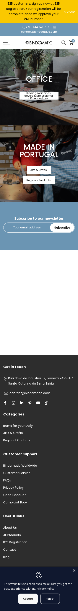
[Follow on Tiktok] (46, 402)
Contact (9, 549)
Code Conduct (14, 495)
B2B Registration (15, 542)
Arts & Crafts (38, 170)
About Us (10, 527)
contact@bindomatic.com (39, 32)
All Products (12, 535)
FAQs (7, 480)
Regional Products (38, 180)
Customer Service (17, 473)
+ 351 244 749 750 (37, 27)
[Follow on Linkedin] (22, 402)
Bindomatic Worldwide (20, 465)
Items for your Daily (18, 426)
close (70, 11)
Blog (6, 557)
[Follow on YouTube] (38, 402)
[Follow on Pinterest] (30, 402)
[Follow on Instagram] (13, 402)
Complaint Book (15, 502)
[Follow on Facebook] (5, 402)
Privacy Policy (13, 487)
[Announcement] (33, 11)
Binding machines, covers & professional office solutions (38, 96)
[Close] (74, 570)
